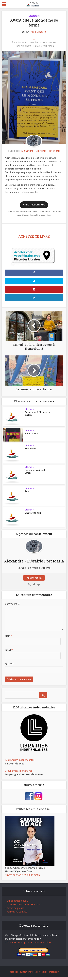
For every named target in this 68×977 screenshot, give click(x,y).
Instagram (54, 971)
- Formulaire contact (16, 911)
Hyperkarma (31, 433)
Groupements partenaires (18, 770)
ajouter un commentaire (43, 42)
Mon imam (30, 448)
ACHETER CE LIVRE (34, 236)
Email (9, 649)
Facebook (13, 971)
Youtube (43, 971)
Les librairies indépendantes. (20, 759)
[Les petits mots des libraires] (34, 4)
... (34, 38)
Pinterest (32, 971)
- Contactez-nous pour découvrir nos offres (28, 942)
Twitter (23, 971)
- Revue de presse (14, 908)
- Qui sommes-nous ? (16, 900)
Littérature (34, 15)
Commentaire (12, 603)
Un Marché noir (33, 512)
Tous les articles (34, 577)
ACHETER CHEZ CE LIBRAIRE (34, 205)
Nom (8, 635)
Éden (27, 491)
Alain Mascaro (38, 31)
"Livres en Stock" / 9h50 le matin (22, 874)
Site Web (9, 664)
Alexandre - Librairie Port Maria (37, 45)
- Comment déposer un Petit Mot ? (23, 904)
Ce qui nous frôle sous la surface (37, 413)
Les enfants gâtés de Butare (35, 471)
